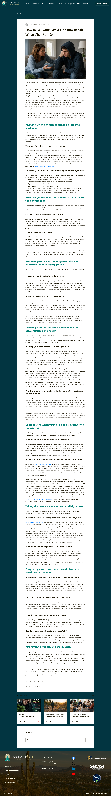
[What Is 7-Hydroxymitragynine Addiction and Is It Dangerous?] (29, 705)
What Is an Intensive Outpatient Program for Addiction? (80, 716)
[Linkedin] (73, 769)
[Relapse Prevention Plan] (55, 705)
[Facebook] (73, 758)
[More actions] (85, 25)
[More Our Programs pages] (15, 778)
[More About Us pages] (12, 766)
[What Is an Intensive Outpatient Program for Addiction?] (82, 705)
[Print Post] (42, 681)
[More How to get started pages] (18, 770)
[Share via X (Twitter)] (30, 681)
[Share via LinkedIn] (34, 681)
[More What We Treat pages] (16, 782)
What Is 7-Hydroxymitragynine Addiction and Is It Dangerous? (26, 716)
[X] (73, 763)
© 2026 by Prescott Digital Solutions (94, 793)
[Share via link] (38, 681)
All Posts (19, 13)
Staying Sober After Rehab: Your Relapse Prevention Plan (55, 716)
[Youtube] (73, 774)
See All (92, 695)
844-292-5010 (48, 768)
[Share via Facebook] (26, 681)
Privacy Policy (8, 793)
